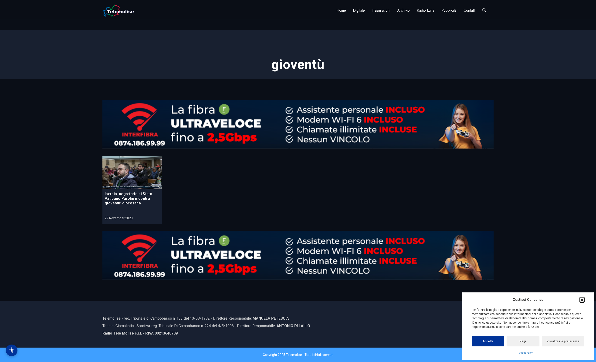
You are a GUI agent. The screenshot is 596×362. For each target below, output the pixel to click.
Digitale (359, 10)
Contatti (469, 10)
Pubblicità (449, 10)
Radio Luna (425, 10)
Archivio (403, 10)
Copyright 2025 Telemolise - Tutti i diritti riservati (298, 355)
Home (341, 10)
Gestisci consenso (11, 350)
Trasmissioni (381, 10)
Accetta (488, 341)
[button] (582, 299)
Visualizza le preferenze (563, 341)
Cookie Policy (526, 353)
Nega (522, 341)
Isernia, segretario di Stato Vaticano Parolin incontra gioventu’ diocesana (128, 198)
